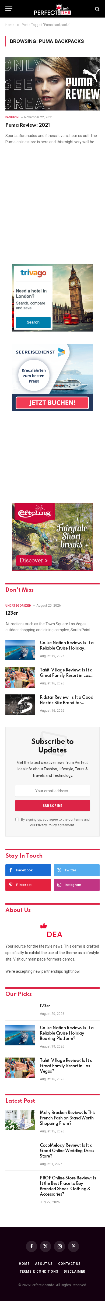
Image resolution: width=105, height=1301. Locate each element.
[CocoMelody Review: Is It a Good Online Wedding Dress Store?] (20, 1152)
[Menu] (8, 9)
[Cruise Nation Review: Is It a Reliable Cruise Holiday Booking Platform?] (20, 650)
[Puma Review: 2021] (52, 84)
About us (44, 1264)
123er (11, 613)
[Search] (97, 9)
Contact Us (69, 1264)
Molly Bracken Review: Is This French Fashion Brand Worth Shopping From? (67, 1118)
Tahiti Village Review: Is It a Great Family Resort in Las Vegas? (66, 675)
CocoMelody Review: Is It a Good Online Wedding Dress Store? (67, 1151)
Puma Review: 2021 (27, 125)
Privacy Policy (46, 825)
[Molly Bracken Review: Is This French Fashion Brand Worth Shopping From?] (20, 1120)
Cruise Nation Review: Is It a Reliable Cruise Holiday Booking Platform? (67, 648)
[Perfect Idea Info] (52, 9)
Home (24, 1264)
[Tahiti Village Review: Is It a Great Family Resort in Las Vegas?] (20, 677)
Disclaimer (74, 1271)
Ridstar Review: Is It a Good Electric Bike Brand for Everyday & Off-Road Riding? (68, 703)
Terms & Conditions (39, 1271)
